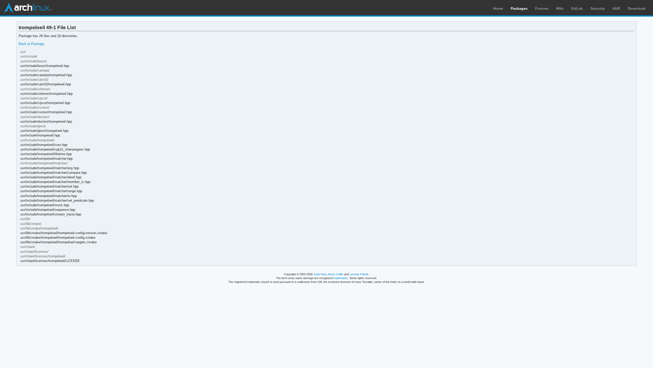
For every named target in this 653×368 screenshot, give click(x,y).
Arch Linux (28, 8)
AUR (616, 8)
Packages (519, 8)
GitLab (577, 8)
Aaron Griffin (335, 274)
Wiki (559, 8)
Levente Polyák (359, 274)
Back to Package (31, 44)
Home (498, 8)
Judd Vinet (319, 274)
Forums (541, 8)
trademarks (341, 278)
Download (636, 8)
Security (598, 8)
